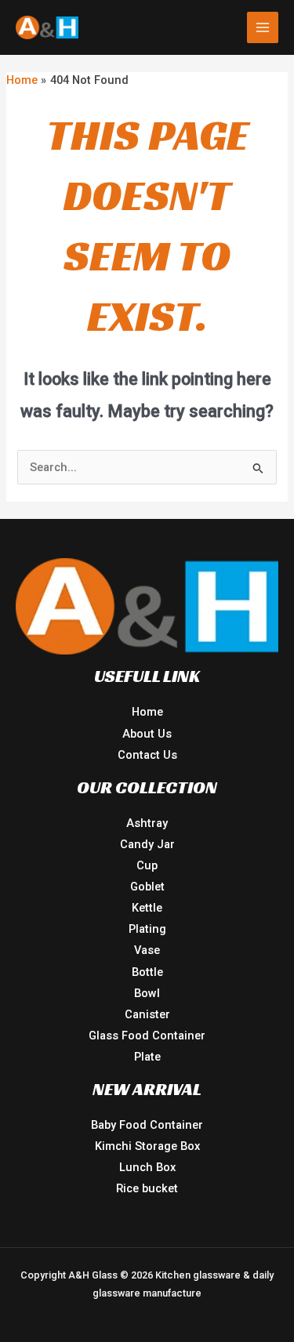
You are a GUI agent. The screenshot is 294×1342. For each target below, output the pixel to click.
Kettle (147, 908)
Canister (147, 1014)
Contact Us (147, 755)
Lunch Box (147, 1167)
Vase (147, 950)
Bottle (147, 972)
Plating (147, 929)
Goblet (147, 887)
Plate (147, 1057)
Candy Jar (147, 844)
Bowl (147, 993)
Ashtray (147, 823)
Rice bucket (147, 1188)
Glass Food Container (147, 1035)
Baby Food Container (147, 1125)
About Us (147, 734)
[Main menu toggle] (262, 27)
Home (147, 712)
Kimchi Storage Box (147, 1146)
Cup (147, 865)
